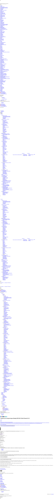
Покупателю (1, 481)
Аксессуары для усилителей (7, 366)
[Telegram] (6, 416)
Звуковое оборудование (6, 368)
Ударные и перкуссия (6, 328)
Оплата (2, 449)
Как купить (4, 395)
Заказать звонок (4, 410)
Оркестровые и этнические (7, 343)
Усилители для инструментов (6, 423)
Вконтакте (3, 102)
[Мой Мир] (2, 416)
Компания (1, 476)
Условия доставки (2, 483)
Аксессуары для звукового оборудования (26, 423)
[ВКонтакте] (0, 416)
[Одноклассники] (1, 416)
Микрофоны (5, 378)
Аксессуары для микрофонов (7, 382)
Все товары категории (2, 468)
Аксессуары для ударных (6, 334)
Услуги (1, 475)
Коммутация (5, 388)
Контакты (1, 480)
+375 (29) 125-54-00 (2, 91)
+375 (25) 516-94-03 (2, 93)
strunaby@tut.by (2, 413)
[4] (27, 429)
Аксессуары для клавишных (24, 422)
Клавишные (5, 320)
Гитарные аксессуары (6, 307)
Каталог (3, 294)
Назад (5, 295)
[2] (27, 428)
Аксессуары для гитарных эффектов (8, 317)
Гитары (1, 422)
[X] (3, 416)
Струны (5, 296)
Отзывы (1, 478)
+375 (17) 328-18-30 (3, 106)
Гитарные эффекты (8, 422)
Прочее (10, 423)
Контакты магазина (2, 479)
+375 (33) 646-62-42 (3, 92)
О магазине (1, 477)
